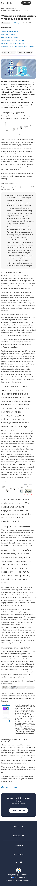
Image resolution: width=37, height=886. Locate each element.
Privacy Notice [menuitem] (12, 875)
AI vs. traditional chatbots (9, 37)
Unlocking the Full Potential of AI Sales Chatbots (17, 46)
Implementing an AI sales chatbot (12, 43)
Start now (26, 3)
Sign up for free (18, 810)
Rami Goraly (15, 23)
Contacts (17, 855)
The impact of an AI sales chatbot (12, 40)
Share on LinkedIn (10, 787)
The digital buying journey (10, 31)
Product (17, 826)
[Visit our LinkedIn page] (16, 862)
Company (17, 845)
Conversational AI (25, 52)
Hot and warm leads (8, 34)
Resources (17, 836)
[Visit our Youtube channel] (21, 862)
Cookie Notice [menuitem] (23, 875)
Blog (2, 8)
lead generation (10, 8)
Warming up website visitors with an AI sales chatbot (14, 10)
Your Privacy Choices (21, 877)
